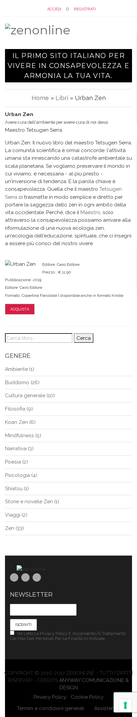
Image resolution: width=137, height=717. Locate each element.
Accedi (54, 9)
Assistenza (106, 708)
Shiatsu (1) (17, 488)
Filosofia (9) (19, 409)
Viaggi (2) (16, 515)
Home (40, 97)
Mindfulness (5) (23, 435)
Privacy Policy (50, 697)
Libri (62, 97)
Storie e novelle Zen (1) (32, 501)
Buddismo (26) (22, 382)
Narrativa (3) (19, 448)
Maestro (90, 212)
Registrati (85, 9)
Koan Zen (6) (20, 422)
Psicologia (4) (21, 475)
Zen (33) (14, 528)
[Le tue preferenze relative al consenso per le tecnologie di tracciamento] (125, 705)
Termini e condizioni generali (50, 708)
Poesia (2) (16, 462)
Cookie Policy (87, 697)
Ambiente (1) (19, 369)
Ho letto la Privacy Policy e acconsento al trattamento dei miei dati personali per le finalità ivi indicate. (68, 636)
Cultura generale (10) (30, 395)
